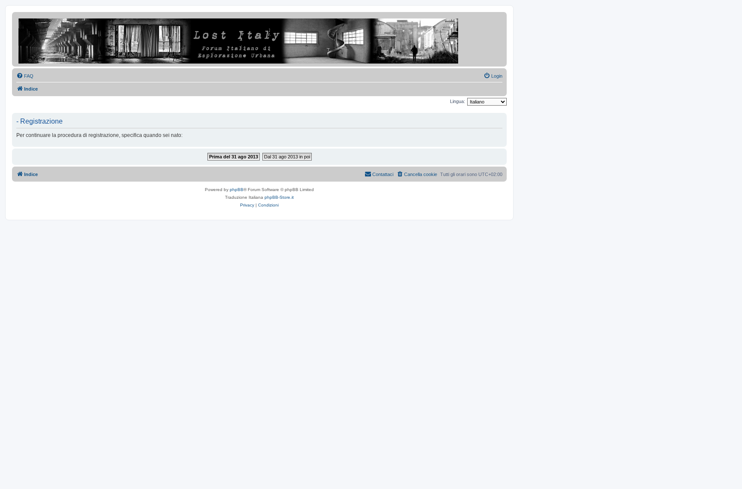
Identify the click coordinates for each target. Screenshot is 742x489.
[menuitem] (24, 76)
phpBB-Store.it (279, 197)
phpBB (236, 189)
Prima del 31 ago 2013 (233, 156)
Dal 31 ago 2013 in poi (287, 156)
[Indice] (239, 39)
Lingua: (457, 101)
